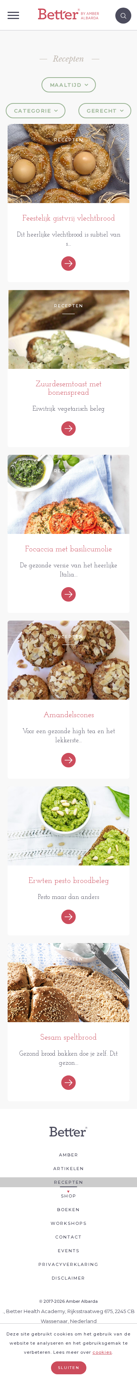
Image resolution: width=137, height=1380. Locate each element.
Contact (68, 1237)
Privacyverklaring (68, 1264)
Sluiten (69, 1367)
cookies (102, 1352)
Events (69, 1250)
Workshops (69, 1223)
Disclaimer (68, 1278)
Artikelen (68, 1168)
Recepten (68, 1182)
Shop (68, 1196)
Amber (68, 1155)
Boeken (68, 1209)
